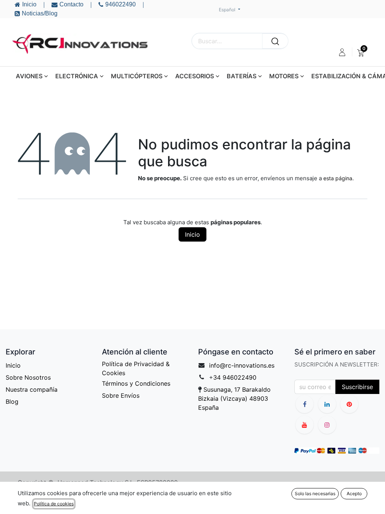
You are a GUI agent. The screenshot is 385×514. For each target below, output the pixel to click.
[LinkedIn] (327, 404)
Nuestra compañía (32, 389)
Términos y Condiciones (136, 383)
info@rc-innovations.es (241, 365)
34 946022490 (234, 377)
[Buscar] (275, 41)
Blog (12, 401)
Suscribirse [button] (357, 387)
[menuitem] (360, 52)
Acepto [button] (354, 493)
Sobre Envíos (120, 395)
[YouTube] (349, 404)
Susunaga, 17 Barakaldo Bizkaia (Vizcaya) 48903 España (234, 398)
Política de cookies (54, 503)
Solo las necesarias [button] (315, 493)
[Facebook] (305, 404)
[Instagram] (327, 425)
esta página (337, 178)
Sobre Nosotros (28, 377)
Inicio (192, 234)
